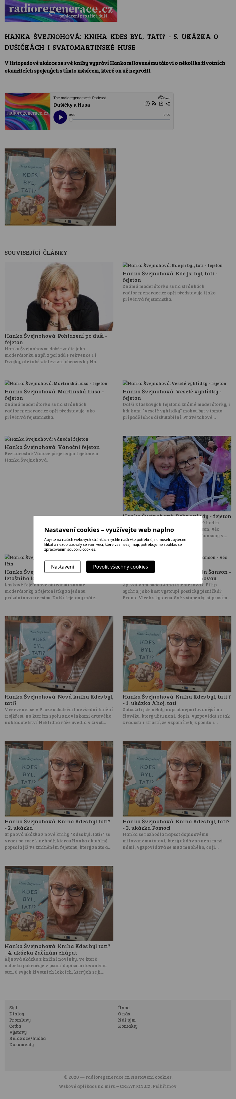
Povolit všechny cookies (120, 566)
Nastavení (62, 566)
